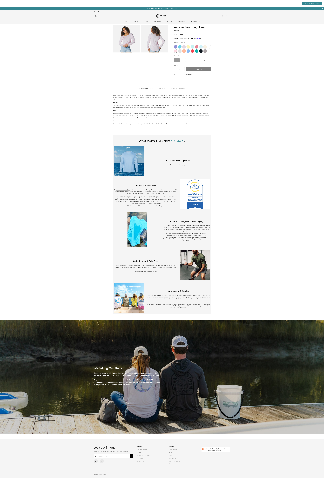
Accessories (157, 21)
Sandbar (205, 47)
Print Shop (169, 21)
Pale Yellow (188, 47)
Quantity (176, 65)
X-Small (177, 60)
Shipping (171, 455)
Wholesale (140, 458)
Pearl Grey (179, 51)
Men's (125, 21)
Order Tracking (173, 449)
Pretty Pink (196, 47)
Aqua (196, 51)
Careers (139, 452)
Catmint (175, 47)
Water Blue (179, 47)
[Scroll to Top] (321, 471)
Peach (184, 51)
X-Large (203, 60)
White (209, 47)
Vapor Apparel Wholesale (312, 3)
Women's (136, 21)
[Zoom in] (137, 29)
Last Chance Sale (195, 21)
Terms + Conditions (174, 461)
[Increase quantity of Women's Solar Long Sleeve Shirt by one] (183, 69)
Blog (138, 464)
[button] (226, 16)
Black (201, 51)
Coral (192, 51)
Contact (171, 464)
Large (196, 60)
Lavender (184, 47)
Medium (190, 60)
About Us (181, 21)
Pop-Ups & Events (142, 449)
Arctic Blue (201, 47)
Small (183, 60)
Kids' (147, 21)
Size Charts (172, 458)
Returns (171, 452)
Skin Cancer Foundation (143, 455)
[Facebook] (98, 11)
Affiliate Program (141, 461)
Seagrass (192, 47)
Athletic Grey (205, 51)
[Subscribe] (131, 456)
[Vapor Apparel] (162, 16)
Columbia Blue (188, 51)
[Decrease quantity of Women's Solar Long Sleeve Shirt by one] (175, 69)
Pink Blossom (175, 51)
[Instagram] (94, 11)
